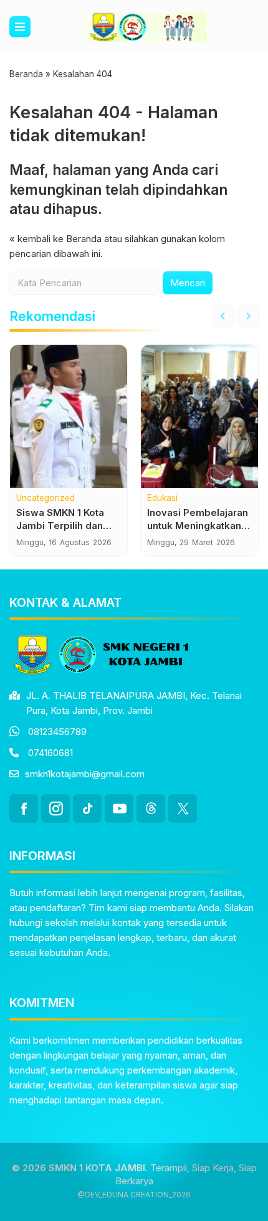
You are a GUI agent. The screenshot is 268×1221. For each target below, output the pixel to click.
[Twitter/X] (182, 808)
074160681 (50, 753)
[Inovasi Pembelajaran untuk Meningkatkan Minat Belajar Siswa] (199, 416)
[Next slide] (248, 316)
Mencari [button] (187, 283)
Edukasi (162, 498)
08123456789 (57, 731)
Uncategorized (45, 498)
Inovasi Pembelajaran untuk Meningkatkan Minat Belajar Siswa (197, 526)
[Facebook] (23, 808)
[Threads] (150, 808)
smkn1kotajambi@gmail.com (85, 774)
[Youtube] (119, 808)
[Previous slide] (223, 316)
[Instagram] (55, 808)
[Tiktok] (87, 808)
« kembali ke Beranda (55, 239)
